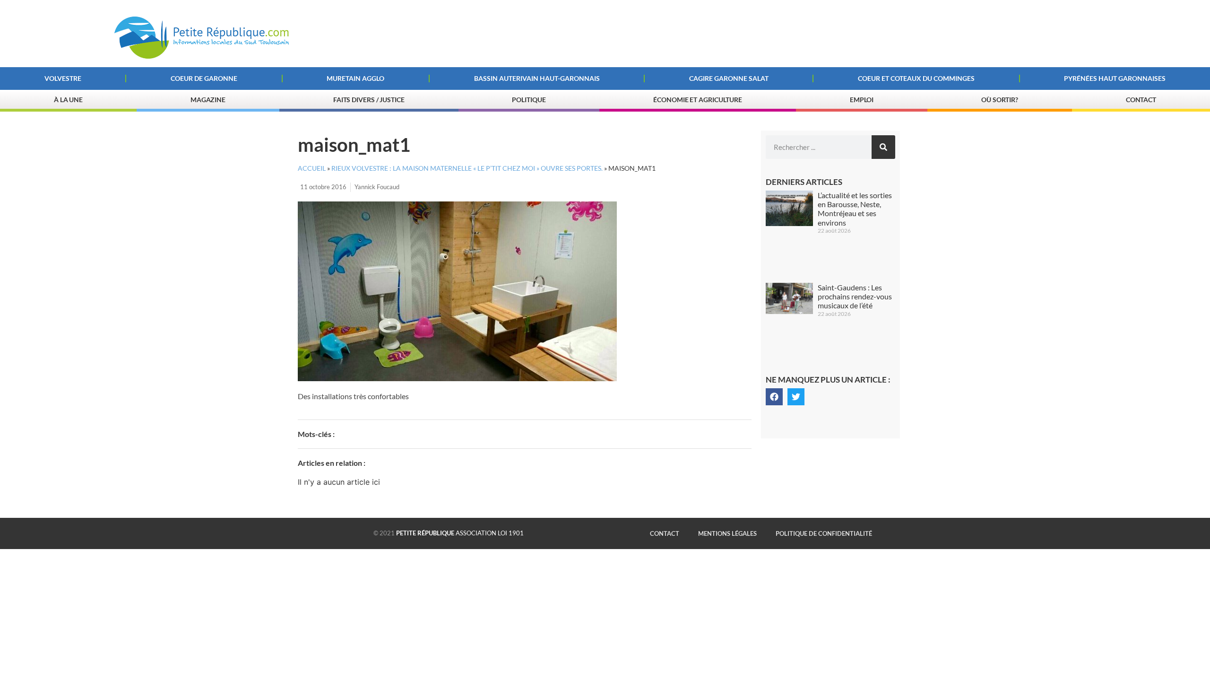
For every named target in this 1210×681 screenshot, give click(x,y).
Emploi (861, 100)
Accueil (312, 168)
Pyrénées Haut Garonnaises (1115, 78)
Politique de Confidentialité (824, 533)
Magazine (207, 100)
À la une (68, 100)
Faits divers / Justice (369, 100)
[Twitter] (795, 396)
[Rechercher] (883, 147)
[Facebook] (774, 396)
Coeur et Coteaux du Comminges (916, 78)
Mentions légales (727, 533)
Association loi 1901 (460, 533)
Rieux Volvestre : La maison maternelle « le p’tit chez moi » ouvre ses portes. (467, 168)
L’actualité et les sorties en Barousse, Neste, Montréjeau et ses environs (855, 209)
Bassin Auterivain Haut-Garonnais (537, 78)
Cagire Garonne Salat (729, 78)
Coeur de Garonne (204, 78)
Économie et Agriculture (697, 100)
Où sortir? (999, 100)
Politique (528, 100)
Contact (1141, 100)
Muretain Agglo (355, 78)
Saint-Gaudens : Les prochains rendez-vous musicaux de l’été (855, 296)
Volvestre (62, 78)
